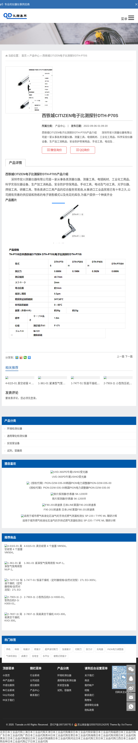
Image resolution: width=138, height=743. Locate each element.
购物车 (88, 700)
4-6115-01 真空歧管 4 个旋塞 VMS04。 (28, 383)
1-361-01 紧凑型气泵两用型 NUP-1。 (60, 383)
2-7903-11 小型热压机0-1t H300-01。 (45, 597)
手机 (8, 649)
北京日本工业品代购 (11, 732)
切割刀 (78, 649)
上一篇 (120, 356)
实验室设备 (13, 443)
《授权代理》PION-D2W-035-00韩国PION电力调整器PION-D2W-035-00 (69, 487)
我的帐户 (89, 685)
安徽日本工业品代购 (102, 732)
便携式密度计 (60, 656)
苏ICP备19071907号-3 (62, 724)
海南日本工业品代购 (102, 735)
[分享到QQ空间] (17, 357)
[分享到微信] (25, 357)
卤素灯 (24, 656)
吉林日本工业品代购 (14, 741)
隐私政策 (89, 710)
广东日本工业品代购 (11, 735)
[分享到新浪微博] (21, 357)
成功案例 (9, 685)
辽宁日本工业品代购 (36, 741)
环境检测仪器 (14, 428)
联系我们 (34, 695)
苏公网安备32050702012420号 (93, 724)
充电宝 (35, 656)
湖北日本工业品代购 (36, 738)
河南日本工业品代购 (124, 735)
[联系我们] (130, 678)
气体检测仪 (11, 656)
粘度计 (26, 649)
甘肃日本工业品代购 (79, 735)
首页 (24, 55)
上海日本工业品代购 (34, 732)
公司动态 (9, 695)
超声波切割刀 (51, 649)
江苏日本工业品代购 (104, 738)
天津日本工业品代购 (56, 732)
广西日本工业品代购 (34, 735)
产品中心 (34, 55)
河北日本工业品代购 (81, 738)
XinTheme (126, 724)
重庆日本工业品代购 (79, 732)
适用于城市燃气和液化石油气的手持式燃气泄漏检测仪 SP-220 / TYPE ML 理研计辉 (69, 520)
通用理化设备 (92, 705)
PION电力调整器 (115, 649)
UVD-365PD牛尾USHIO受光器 (69, 476)
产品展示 (9, 680)
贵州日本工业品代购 (56, 735)
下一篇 (129, 356)
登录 (33, 398)
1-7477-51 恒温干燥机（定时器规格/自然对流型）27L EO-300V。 (61, 580)
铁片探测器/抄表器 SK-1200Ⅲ (69, 498)
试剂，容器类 (14, 450)
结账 (87, 690)
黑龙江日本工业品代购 (12, 738)
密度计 (37, 649)
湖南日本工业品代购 (59, 738)
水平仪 (46, 656)
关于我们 (9, 700)
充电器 (100, 649)
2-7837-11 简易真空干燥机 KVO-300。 (45, 614)
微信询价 (56, 150)
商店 (87, 680)
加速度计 (66, 649)
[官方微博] (130, 687)
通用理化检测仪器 (17, 435)
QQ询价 (85, 150)
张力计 (89, 649)
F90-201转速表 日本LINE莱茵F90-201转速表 (69, 509)
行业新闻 (9, 690)
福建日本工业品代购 (124, 732)
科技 (17, 649)
